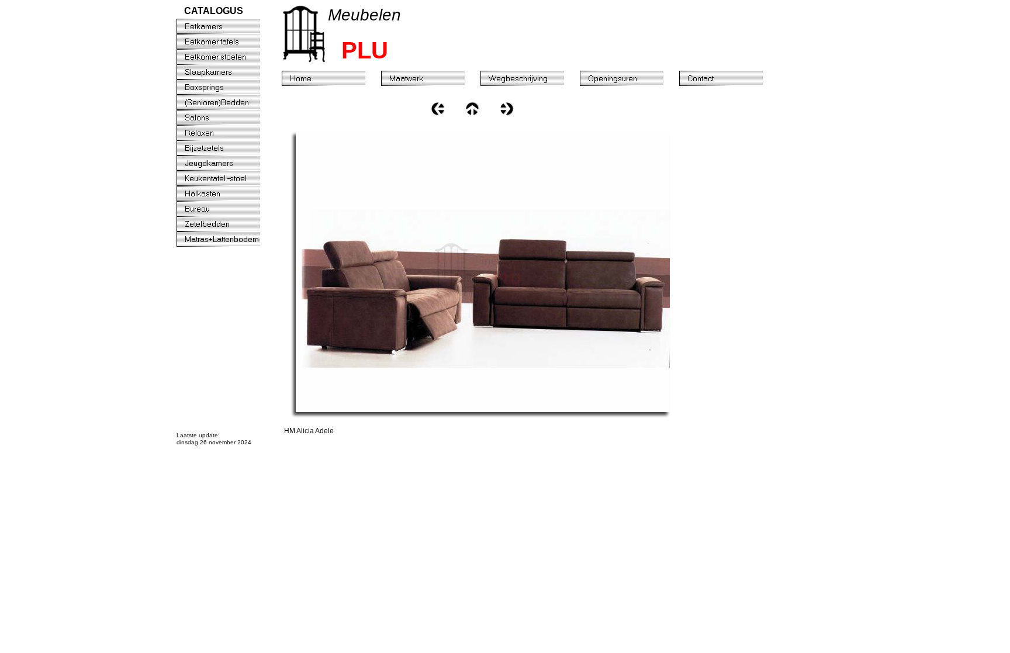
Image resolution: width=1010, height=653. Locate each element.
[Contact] (729, 78)
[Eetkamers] (226, 26)
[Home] (331, 78)
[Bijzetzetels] (226, 148)
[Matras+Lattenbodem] (226, 239)
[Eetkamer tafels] (226, 41)
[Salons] (226, 117)
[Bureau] (226, 208)
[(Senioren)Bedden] (226, 102)
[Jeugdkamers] (226, 163)
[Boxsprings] (226, 87)
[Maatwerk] (430, 78)
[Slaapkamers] (226, 72)
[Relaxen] (226, 132)
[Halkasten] (226, 193)
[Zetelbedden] (226, 224)
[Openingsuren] (629, 78)
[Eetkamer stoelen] (226, 56)
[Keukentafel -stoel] (226, 178)
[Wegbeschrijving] (530, 78)
